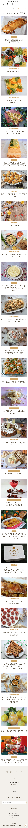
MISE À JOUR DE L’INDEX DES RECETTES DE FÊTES (14, 164)
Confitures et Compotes (14, 728)
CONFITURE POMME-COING (14, 731)
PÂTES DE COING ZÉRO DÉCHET (14, 633)
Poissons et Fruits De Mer (14, 470)
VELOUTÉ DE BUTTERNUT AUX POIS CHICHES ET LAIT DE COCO (14, 699)
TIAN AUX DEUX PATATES (14, 382)
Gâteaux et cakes (14, 439)
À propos (14, 791)
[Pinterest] (14, 772)
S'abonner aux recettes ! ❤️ (14, 1)
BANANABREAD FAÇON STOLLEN (14, 443)
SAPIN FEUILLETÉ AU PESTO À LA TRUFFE (14, 132)
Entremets (14, 282)
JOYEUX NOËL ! (14, 225)
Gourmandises (14, 347)
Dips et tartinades (14, 251)
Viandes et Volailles (14, 598)
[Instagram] (11, 772)
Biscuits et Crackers (14, 408)
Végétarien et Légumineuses (14, 499)
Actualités (14, 36)
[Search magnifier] (19, 9)
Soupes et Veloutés (14, 694)
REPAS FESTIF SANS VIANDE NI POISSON (14, 504)
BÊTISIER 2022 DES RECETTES (14, 41)
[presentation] (14, 25)
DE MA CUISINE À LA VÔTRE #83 (14, 195)
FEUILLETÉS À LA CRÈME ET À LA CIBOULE (14, 320)
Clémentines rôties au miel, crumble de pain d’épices (14, 536)
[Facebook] (7, 772)
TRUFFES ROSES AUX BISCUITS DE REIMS (14, 352)
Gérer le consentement (14, 821)
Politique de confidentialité (14, 813)
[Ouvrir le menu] (25, 9)
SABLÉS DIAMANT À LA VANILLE (14, 412)
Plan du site (14, 817)
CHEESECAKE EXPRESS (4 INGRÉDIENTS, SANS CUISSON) (14, 288)
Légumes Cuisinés (14, 379)
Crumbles (14, 531)
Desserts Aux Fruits (14, 97)
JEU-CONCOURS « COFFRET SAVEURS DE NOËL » (14, 761)
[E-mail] (17, 772)
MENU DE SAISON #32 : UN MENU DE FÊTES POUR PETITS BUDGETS (14, 666)
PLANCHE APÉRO (14, 71)
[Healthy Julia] (21, 772)
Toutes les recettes (14, 782)
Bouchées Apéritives (14, 68)
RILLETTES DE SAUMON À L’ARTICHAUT (14, 255)
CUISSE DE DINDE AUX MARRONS (14, 602)
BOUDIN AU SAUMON (14, 474)
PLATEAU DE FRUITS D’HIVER (14, 101)
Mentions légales (14, 812)
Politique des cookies (14, 815)
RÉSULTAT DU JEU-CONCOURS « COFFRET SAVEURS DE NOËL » (14, 570)
